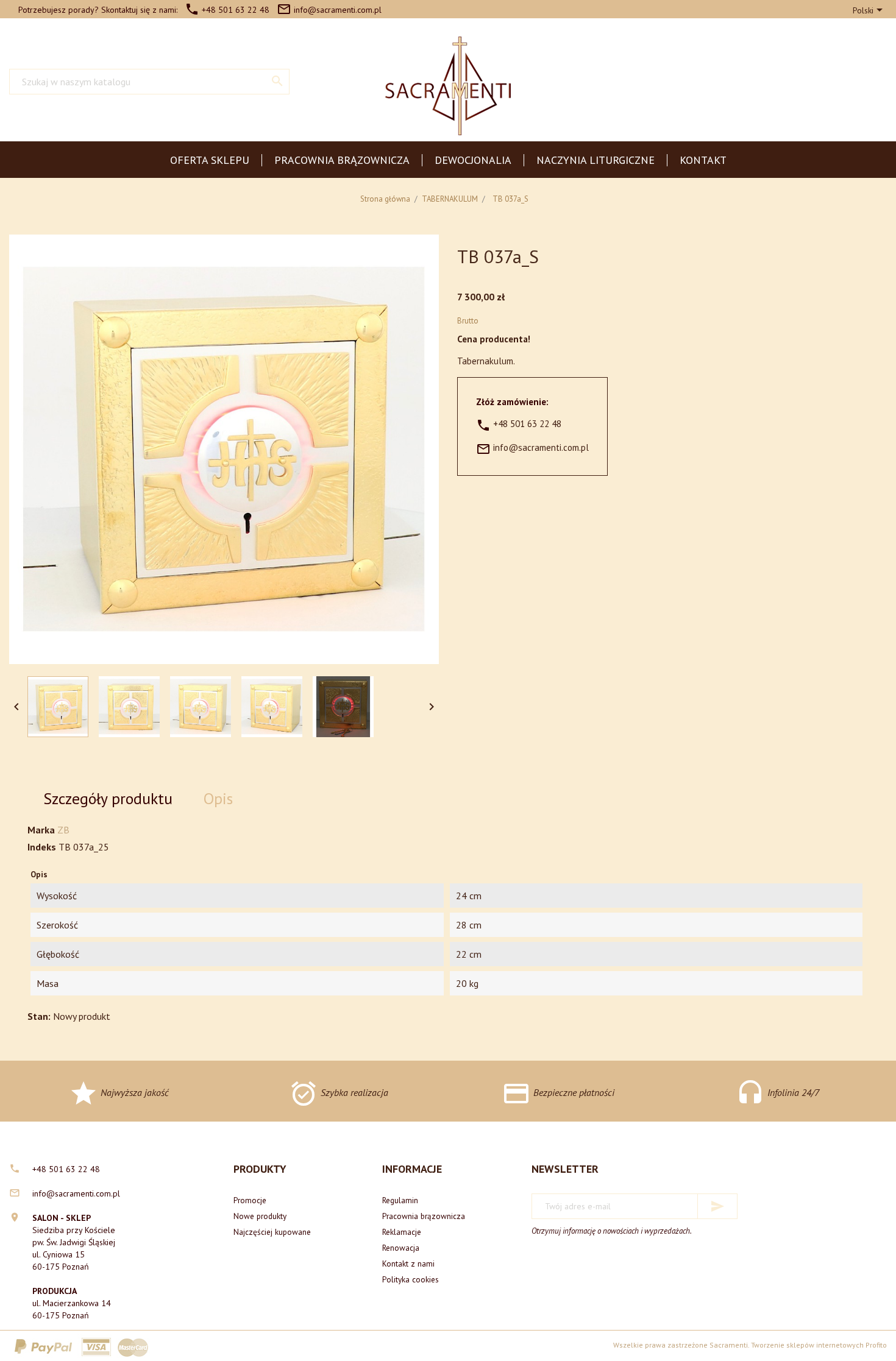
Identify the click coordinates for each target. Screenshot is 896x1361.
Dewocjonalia (473, 160)
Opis (218, 798)
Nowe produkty (259, 1216)
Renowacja (400, 1247)
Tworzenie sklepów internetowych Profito (819, 1344)
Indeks (41, 847)
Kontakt (703, 160)
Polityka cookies (410, 1279)
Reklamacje (401, 1231)
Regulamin (400, 1200)
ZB (63, 830)
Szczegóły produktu (107, 798)
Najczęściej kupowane (272, 1231)
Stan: (39, 1016)
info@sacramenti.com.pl (329, 9)
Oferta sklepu (209, 160)
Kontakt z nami (408, 1263)
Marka (41, 830)
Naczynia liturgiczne (595, 160)
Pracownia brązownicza (342, 160)
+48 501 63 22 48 (227, 9)
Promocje (249, 1200)
